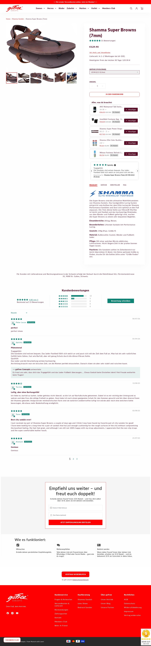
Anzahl (92, 82)
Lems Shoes (83, 603)
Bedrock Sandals (85, 607)
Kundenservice (61, 595)
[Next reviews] (137, 170)
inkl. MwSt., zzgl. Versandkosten (99, 52)
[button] (95, 40)
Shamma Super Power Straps (111, 129)
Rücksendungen (61, 610)
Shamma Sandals (18, 19)
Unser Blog (105, 603)
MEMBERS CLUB (12, 640)
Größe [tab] (104, 185)
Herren (50, 8)
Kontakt (58, 617)
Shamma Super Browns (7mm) (36, 19)
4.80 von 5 (33, 300)
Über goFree (106, 595)
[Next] (78, 47)
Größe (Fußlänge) (97, 69)
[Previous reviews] (91, 170)
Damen (39, 8)
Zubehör (70, 8)
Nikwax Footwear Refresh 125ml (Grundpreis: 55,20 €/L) (111, 153)
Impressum (128, 611)
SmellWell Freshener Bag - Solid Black (111, 119)
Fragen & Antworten (63, 599)
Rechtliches (129, 595)
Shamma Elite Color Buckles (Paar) (111, 140)
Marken (82, 8)
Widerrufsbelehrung (133, 607)
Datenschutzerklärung (81, 580)
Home (8, 19)
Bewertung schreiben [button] (120, 301)
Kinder (62, 8)
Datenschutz (129, 603)
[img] (16, 319)
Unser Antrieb (107, 599)
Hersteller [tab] (115, 185)
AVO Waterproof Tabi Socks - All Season (111, 107)
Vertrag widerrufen (75, 574)
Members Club (108, 8)
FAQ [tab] (124, 185)
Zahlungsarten (61, 613)
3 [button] (76, 459)
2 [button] (73, 459)
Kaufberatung (84, 595)
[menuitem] (40, 8)
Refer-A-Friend (61, 625)
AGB (126, 599)
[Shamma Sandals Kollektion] (111, 197)
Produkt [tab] (93, 185)
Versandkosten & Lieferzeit (62, 604)
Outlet (94, 8)
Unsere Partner (107, 607)
